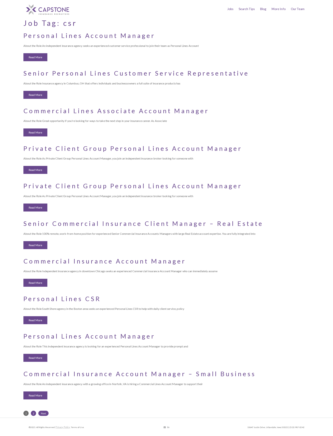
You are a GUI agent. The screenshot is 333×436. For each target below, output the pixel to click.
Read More (35, 57)
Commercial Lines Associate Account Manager (116, 111)
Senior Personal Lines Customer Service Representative (136, 73)
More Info (278, 9)
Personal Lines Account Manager (89, 35)
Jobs (230, 9)
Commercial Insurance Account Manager (104, 261)
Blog (263, 9)
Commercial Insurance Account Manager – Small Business (139, 374)
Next (43, 413)
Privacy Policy (63, 427)
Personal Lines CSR (62, 299)
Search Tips (247, 9)
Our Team (297, 9)
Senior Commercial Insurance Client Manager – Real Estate (143, 223)
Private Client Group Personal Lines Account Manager (132, 148)
